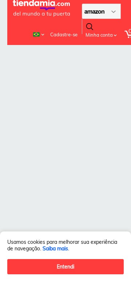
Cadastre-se (64, 34)
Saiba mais (55, 248)
